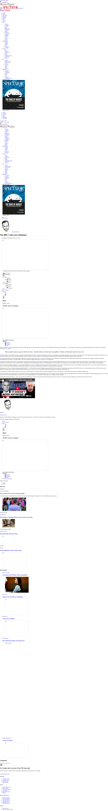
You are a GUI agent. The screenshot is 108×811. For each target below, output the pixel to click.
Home (3, 13)
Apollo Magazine (5, 798)
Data (6, 45)
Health (6, 68)
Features (6, 71)
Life (3, 59)
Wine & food (7, 62)
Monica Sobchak (5, 572)
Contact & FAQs (5, 778)
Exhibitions (7, 52)
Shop (3, 22)
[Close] (1, 765)
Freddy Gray (5, 616)
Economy (7, 46)
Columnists (7, 72)
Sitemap (4, 792)
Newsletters (4, 15)
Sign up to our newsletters (7, 809)
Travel (6, 63)
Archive (4, 20)
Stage (6, 58)
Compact (9, 284)
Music (6, 54)
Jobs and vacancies (6, 791)
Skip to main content (4, 0)
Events (3, 18)
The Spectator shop (6, 800)
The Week (7, 70)
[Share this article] (3, 296)
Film (6, 53)
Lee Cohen (4, 594)
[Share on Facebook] (5, 292)
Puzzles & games (8, 78)
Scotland (6, 47)
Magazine (7, 28)
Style (6, 67)
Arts (6, 50)
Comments (6, 290)
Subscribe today (5, 808)
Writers (3, 14)
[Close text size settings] (3, 275)
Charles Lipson (5, 638)
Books (6, 51)
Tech (6, 27)
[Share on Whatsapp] (5, 295)
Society (6, 43)
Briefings (4, 17)
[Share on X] (5, 293)
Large (10, 281)
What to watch (8, 61)
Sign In (19, 8)
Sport (6, 65)
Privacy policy (5, 788)
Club (3, 19)
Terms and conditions (6, 789)
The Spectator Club (6, 803)
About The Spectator (6, 787)
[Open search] (1, 120)
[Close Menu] (1, 122)
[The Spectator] (10, 8)
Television (7, 56)
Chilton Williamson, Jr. (7, 738)
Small (9, 278)
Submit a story (5, 781)
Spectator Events (5, 802)
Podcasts (4, 16)
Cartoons (7, 77)
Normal (9, 285)
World (6, 44)
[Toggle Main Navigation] (1, 8)
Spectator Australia (6, 797)
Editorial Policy (5, 782)
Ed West (1, 547)
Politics (6, 24)
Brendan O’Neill (3, 414)
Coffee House (5, 41)
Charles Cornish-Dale (4, 491)
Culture (6, 26)
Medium (10, 279)
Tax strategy (4, 790)
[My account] (22, 8)
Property (6, 64)
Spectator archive (5, 801)
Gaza (40, 358)
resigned (9, 348)
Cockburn (7, 25)
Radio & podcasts (8, 55)
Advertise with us (5, 780)
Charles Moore (3, 514)
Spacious (10, 288)
